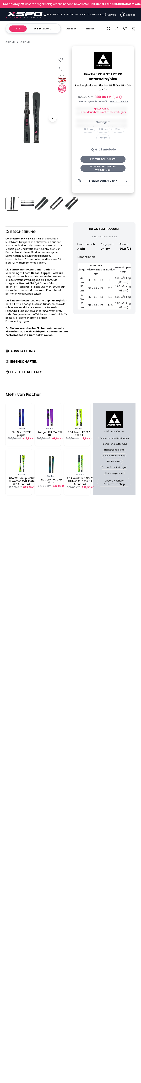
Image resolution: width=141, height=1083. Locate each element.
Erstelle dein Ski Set (103, 159)
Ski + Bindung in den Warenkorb (103, 168)
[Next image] (52, 118)
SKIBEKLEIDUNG (43, 28)
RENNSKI (90, 28)
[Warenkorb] (133, 29)
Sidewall (28, 269)
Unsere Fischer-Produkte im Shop (114, 482)
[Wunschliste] (125, 29)
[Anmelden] (117, 29)
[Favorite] (60, 60)
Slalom (14, 328)
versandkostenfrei (119, 101)
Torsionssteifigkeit (29, 287)
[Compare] (60, 69)
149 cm (88, 129)
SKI (18, 28)
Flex (58, 276)
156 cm (103, 129)
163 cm (118, 129)
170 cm (103, 137)
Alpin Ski (10, 42)
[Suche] (109, 29)
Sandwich (16, 269)
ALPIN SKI (71, 28)
